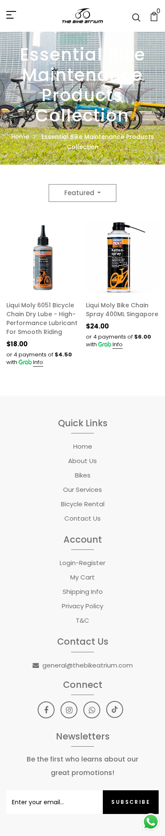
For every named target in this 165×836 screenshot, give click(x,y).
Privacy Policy (82, 605)
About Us (82, 460)
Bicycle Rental (82, 503)
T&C (82, 620)
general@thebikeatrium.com (87, 665)
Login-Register (82, 562)
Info (38, 362)
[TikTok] (114, 709)
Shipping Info (83, 591)
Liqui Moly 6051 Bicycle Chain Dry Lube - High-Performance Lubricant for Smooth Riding (41, 318)
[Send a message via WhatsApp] (151, 822)
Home (20, 136)
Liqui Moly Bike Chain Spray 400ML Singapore (122, 309)
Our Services (82, 489)
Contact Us (82, 518)
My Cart (82, 577)
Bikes (83, 475)
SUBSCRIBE (130, 802)
